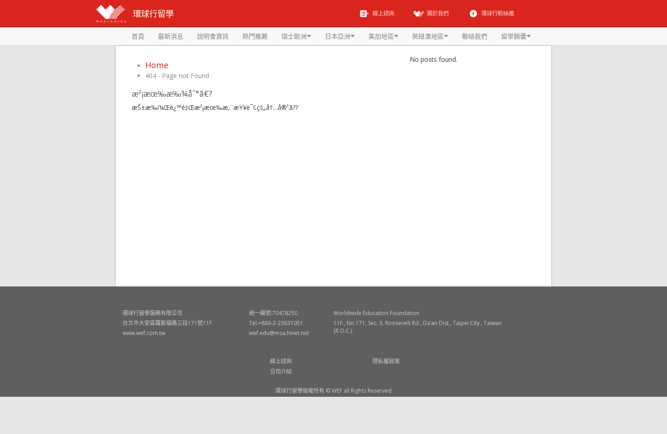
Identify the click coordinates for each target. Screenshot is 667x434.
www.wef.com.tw (144, 333)
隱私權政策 (386, 361)
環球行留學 (153, 13)
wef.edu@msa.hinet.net (279, 333)
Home (156, 64)
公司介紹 (281, 371)
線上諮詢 (281, 361)
